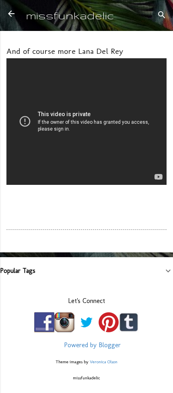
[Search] (162, 16)
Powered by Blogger (91, 345)
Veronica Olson (103, 361)
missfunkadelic (70, 15)
